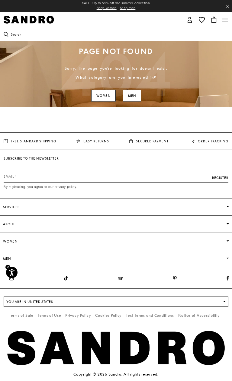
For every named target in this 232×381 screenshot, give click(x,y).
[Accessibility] (12, 272)
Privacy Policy (78, 315)
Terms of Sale (21, 315)
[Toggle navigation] (225, 20)
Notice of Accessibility (199, 315)
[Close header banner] (227, 6)
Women (103, 96)
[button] (190, 19)
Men (132, 96)
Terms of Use (49, 315)
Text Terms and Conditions (150, 315)
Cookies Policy (108, 315)
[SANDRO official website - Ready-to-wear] (29, 19)
